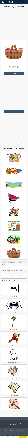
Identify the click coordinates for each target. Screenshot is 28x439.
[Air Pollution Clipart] (14, 370)
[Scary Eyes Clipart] (14, 304)
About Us (6, 423)
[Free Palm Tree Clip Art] (14, 321)
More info (10, 437)
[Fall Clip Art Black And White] (14, 354)
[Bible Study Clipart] (14, 387)
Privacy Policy (20, 423)
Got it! (23, 437)
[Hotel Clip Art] (14, 288)
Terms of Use (13, 423)
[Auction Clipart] (14, 403)
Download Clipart (14, 111)
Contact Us (14, 424)
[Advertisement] (14, 25)
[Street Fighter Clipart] (14, 337)
